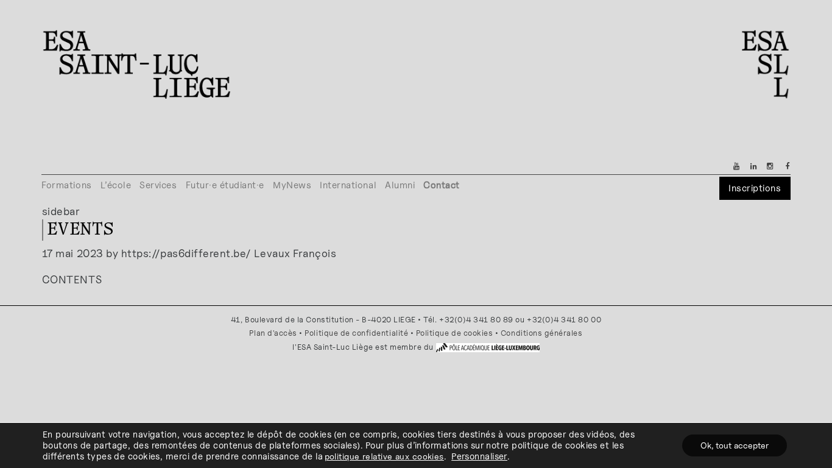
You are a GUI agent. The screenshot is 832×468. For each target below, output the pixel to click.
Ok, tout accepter (734, 445)
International (348, 185)
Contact (441, 185)
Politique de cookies (454, 333)
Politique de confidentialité (356, 333)
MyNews (292, 185)
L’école (116, 185)
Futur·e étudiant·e (225, 185)
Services (158, 185)
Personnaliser (479, 456)
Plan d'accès (273, 333)
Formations (66, 185)
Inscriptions (754, 188)
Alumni (400, 185)
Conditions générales (542, 333)
